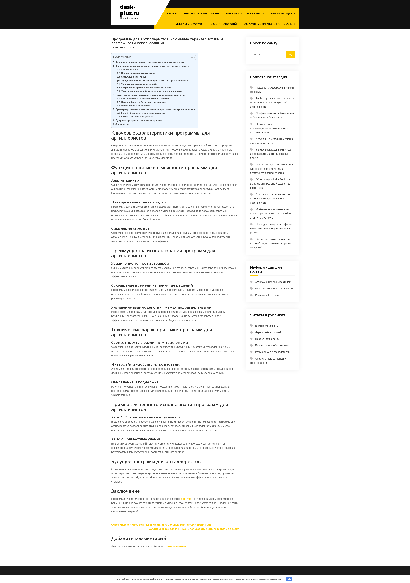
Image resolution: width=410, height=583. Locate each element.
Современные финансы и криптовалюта (269, 23)
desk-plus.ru (130, 10)
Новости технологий (223, 23)
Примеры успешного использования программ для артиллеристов (155, 109)
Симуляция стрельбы (133, 77)
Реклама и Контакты (267, 295)
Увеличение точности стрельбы (139, 84)
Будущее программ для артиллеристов (138, 120)
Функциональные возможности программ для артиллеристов (152, 66)
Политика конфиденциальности (274, 288)
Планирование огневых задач (138, 73)
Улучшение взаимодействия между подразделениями (151, 91)
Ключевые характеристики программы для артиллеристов (150, 62)
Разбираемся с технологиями (245, 13)
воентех (186, 498)
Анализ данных (129, 70)
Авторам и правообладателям (273, 282)
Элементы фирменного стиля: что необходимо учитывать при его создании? (271, 243)
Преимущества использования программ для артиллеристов (151, 80)
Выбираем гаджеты (283, 13)
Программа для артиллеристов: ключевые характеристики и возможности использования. (272, 168)
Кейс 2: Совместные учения (137, 116)
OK (289, 579)
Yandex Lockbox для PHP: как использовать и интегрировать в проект (194, 529)
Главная (172, 13)
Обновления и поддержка (135, 105)
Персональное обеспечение (201, 13)
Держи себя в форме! (189, 23)
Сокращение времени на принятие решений (146, 88)
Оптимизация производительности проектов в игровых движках (269, 128)
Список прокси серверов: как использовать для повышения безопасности (270, 198)
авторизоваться (175, 546)
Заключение (122, 124)
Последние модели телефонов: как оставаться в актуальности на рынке (271, 228)
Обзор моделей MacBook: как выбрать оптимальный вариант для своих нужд (161, 524)
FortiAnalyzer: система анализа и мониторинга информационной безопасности (272, 102)
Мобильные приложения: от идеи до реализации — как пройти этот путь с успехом (270, 213)
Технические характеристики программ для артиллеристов (150, 95)
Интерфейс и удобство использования (143, 102)
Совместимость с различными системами (145, 98)
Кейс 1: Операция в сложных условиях (143, 113)
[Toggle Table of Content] (191, 57)
